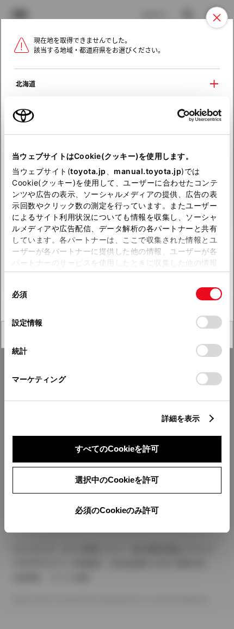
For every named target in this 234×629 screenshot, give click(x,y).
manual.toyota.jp (147, 171)
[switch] (209, 322)
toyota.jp (88, 171)
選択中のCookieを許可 (117, 479)
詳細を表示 (181, 418)
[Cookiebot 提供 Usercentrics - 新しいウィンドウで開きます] (173, 115)
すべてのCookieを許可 (117, 448)
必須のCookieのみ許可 (117, 510)
